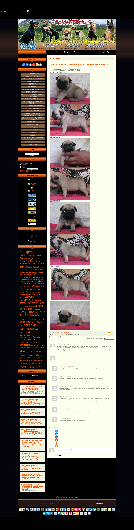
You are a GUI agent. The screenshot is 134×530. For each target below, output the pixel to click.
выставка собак (40, 286)
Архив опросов (30, 170)
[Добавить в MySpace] (91, 509)
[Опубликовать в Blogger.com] (20, 509)
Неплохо (24, 167)
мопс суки (36, 263)
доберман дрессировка (31, 283)
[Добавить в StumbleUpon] (44, 513)
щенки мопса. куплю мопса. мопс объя (30, 303)
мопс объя (33, 281)
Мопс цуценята (39, 366)
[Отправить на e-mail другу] (81, 513)
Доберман (27, 252)
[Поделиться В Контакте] (59, 513)
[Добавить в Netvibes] (94, 509)
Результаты (22, 170)
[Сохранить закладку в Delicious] (27, 509)
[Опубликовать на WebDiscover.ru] (63, 513)
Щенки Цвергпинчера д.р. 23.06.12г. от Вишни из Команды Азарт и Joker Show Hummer (32, 421)
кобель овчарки (26, 277)
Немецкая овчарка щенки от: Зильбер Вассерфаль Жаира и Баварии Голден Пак (31, 401)
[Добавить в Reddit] (113, 509)
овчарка (38, 269)
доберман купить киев (25, 337)
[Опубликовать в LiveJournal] (68, 509)
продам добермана (36, 337)
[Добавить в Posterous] (109, 509)
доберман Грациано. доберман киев (32, 289)
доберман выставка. (37, 285)
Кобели (35, 377)
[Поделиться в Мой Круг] (87, 509)
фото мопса (40, 302)
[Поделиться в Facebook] (46, 509)
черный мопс (33, 349)
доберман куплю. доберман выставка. (31, 291)
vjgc (32, 300)
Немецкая (36, 360)
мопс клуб (34, 322)
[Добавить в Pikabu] (105, 509)
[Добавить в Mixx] (83, 509)
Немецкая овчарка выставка (34, 359)
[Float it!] (35, 509)
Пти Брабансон (36, 347)
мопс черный (37, 362)
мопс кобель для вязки (31, 364)
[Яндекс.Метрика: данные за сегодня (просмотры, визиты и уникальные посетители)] (32, 240)
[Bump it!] (31, 509)
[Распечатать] (89, 513)
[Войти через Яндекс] (33, 64)
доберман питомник (28, 298)
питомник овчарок (34, 275)
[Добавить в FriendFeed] (50, 509)
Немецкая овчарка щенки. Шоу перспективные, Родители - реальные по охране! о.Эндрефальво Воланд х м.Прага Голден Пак (32, 443)
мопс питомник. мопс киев (37, 311)
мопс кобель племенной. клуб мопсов (30, 312)
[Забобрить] (23, 509)
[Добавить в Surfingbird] (48, 513)
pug (43, 319)
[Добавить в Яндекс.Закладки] (66, 513)
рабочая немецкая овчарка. (34, 357)
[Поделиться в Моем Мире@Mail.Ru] (72, 509)
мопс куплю (30, 354)
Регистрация (106, 21)
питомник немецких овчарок (27, 367)
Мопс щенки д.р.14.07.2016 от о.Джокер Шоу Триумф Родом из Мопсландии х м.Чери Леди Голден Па (32, 476)
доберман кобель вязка (35, 266)
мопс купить (36, 314)
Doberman (25, 258)
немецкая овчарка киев (26, 263)
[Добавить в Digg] (38, 509)
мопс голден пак (24, 366)
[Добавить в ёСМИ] (74, 513)
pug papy (35, 354)
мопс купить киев (28, 265)
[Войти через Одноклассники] (40, 64)
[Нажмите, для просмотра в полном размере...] (70, 103)
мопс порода (28, 314)
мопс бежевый (28, 362)
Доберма (27, 285)
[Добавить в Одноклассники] (102, 509)
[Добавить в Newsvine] (98, 509)
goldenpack (67, 332)
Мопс (39, 305)
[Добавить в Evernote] (42, 509)
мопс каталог (23, 357)
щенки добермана (28, 343)
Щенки (35, 375)
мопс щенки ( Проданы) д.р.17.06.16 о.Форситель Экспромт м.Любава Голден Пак (32, 411)
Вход (112, 21)
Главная (100, 21)
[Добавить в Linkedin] (64, 509)
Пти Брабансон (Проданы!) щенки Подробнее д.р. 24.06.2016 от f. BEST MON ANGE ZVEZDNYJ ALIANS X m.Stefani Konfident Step (33, 389)
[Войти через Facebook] (30, 64)
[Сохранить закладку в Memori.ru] (76, 509)
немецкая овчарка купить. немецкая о (29, 288)
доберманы (34, 261)
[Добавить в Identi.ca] (61, 509)
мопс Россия (32, 366)
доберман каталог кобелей (27, 267)
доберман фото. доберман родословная (32, 292)
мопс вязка (40, 349)
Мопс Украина (28, 351)
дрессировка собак (38, 264)
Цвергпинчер (28, 347)
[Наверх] (85, 513)
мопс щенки (26, 308)
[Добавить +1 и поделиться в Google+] (57, 509)
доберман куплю (30, 255)
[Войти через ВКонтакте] (27, 64)
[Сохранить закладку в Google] (53, 509)
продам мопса (25, 311)
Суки (22, 375)
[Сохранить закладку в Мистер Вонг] (79, 509)
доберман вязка (24, 266)
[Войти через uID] (23, 64)
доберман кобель (40, 267)
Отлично (24, 164)
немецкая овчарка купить (27, 360)
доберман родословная (28, 286)
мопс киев (25, 322)
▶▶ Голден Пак (53, 496)
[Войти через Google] (37, 64)
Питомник (22, 359)
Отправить (59, 455)
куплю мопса (39, 309)
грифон (26, 349)
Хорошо (24, 166)
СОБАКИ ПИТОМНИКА (60, 62)
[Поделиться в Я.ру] (70, 513)
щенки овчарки (26, 294)
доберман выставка (25, 339)
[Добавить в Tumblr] (51, 513)
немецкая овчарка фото (27, 270)
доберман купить (36, 345)
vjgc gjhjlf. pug (30, 302)
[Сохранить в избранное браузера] (77, 513)
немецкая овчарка (29, 272)
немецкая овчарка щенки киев (28, 315)
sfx (60, 418)
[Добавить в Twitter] (55, 513)
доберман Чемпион (36, 336)
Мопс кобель (38, 356)
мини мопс (40, 365)
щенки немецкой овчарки (33, 319)
